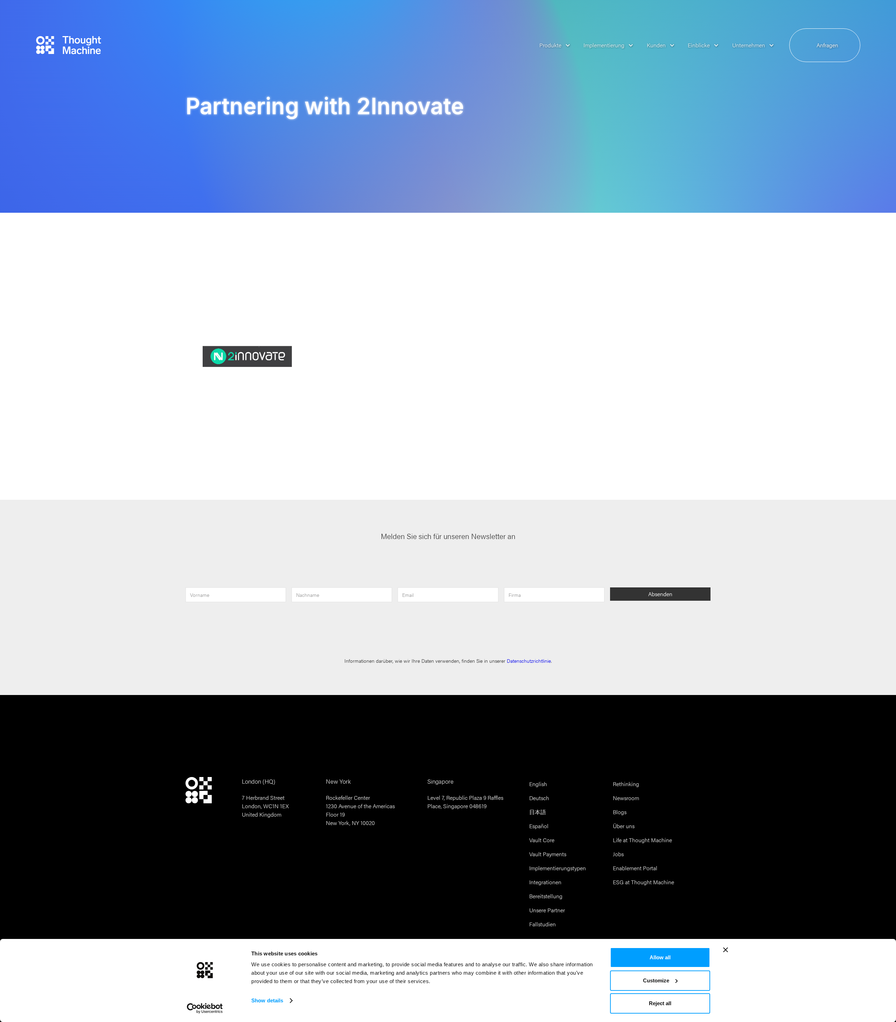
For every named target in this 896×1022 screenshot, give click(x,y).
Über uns (624, 826)
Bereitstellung (545, 896)
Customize (656, 980)
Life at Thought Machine (642, 840)
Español (538, 826)
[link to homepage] (69, 45)
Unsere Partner (547, 910)
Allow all (660, 957)
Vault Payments (547, 854)
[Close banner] (725, 949)
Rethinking (626, 784)
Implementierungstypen (557, 868)
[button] (552, 45)
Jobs (618, 854)
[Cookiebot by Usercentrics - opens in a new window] (205, 1008)
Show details (267, 1000)
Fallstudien (542, 924)
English (538, 784)
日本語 (537, 812)
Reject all (660, 1003)
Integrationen (545, 882)
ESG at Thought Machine (643, 882)
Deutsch (539, 798)
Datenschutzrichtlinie (529, 661)
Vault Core (541, 840)
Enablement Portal (635, 868)
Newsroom (626, 798)
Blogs (619, 812)
